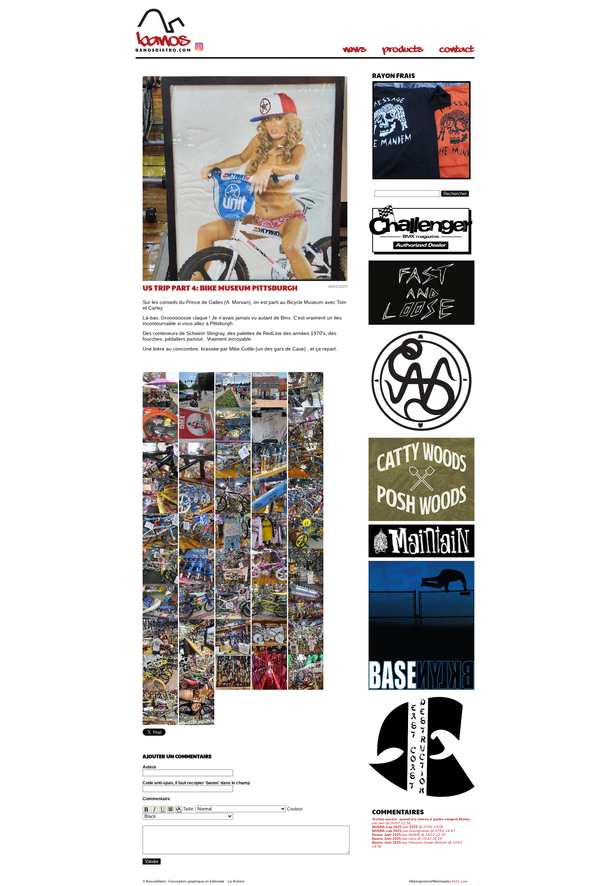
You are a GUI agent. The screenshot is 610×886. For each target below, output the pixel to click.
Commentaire (156, 798)
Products (403, 49)
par (407, 827)
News (354, 49)
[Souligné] (162, 809)
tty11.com (459, 881)
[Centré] (170, 809)
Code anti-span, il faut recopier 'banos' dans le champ (196, 782)
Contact (456, 49)
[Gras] (146, 809)
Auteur (149, 767)
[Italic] (154, 809)
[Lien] (178, 809)
